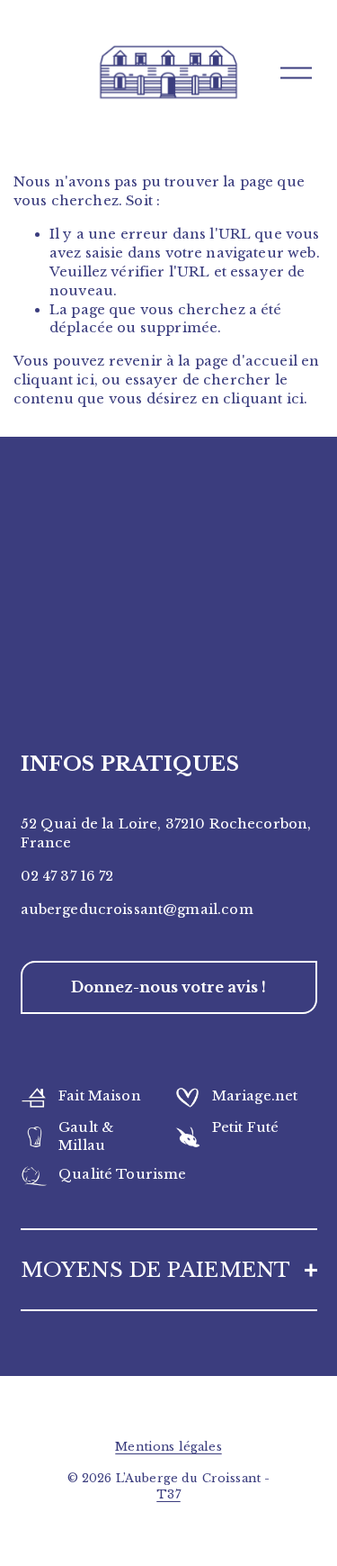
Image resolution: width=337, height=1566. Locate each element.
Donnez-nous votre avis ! (168, 987)
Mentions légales (168, 1446)
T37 (168, 1494)
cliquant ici (53, 380)
